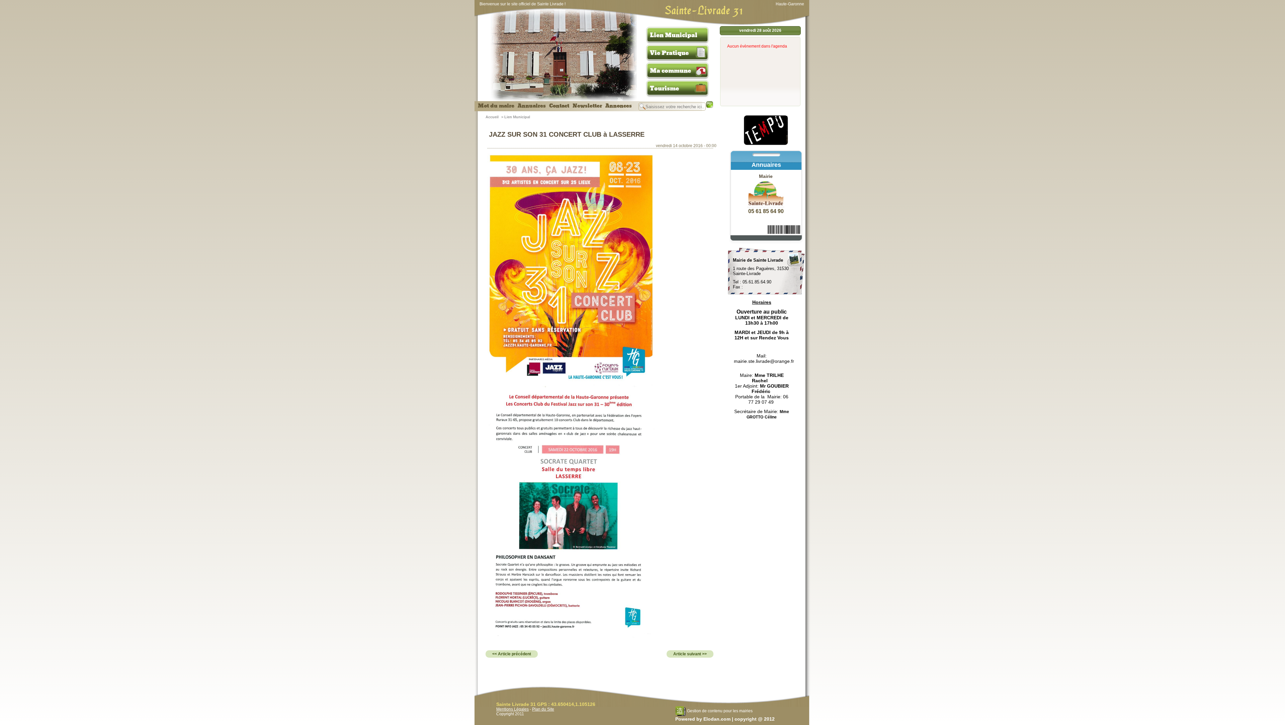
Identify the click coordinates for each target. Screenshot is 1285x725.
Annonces (618, 106)
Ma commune (670, 70)
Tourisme (664, 88)
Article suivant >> (690, 654)
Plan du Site (543, 709)
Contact (559, 106)
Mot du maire (496, 106)
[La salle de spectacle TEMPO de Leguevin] (766, 144)
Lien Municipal (673, 35)
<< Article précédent (511, 654)
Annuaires (532, 106)
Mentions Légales (512, 709)
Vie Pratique (669, 53)
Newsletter (587, 106)
